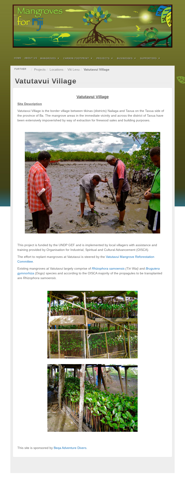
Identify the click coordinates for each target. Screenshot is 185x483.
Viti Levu (73, 69)
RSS (168, 26)
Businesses (125, 58)
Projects (103, 58)
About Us (31, 58)
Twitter (162, 26)
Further (20, 69)
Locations (56, 69)
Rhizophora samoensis (108, 268)
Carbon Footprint (76, 58)
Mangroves (48, 58)
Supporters (148, 58)
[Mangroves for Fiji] (92, 26)
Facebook (156, 26)
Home (17, 58)
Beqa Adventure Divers (70, 448)
